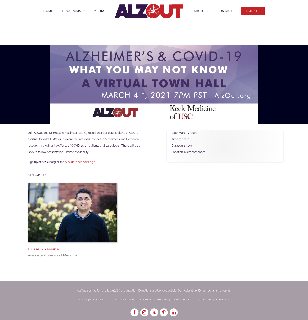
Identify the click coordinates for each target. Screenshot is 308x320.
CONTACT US (223, 300)
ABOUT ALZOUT (202, 300)
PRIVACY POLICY (180, 300)
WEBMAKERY (160, 300)
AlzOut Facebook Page (80, 162)
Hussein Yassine (43, 249)
